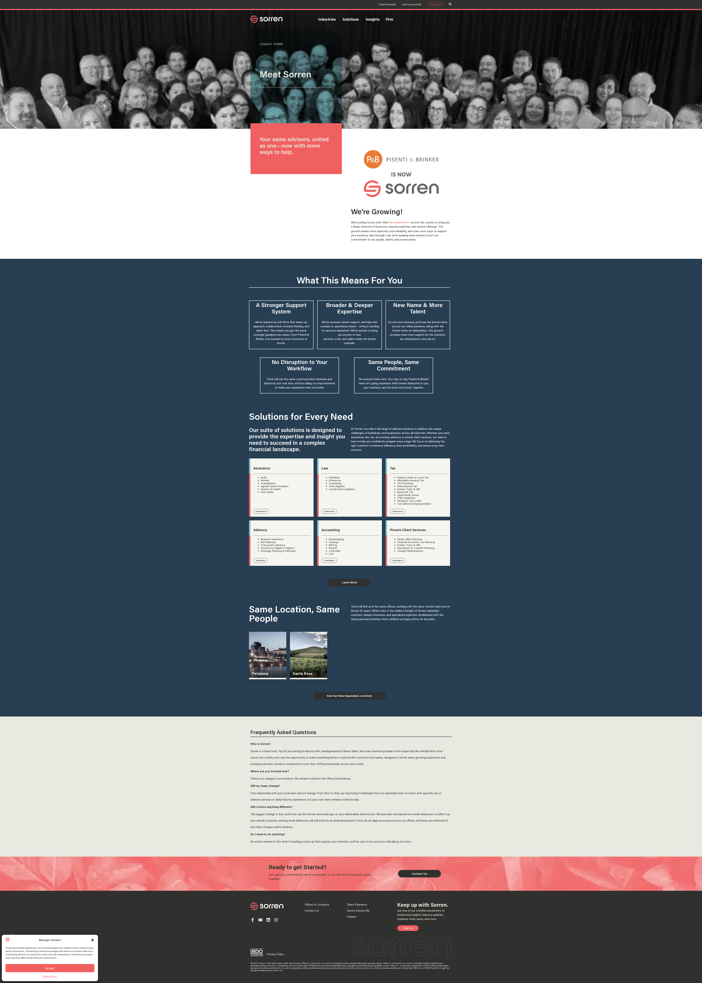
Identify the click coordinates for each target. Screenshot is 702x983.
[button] (92, 940)
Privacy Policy (50, 976)
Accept (49, 968)
